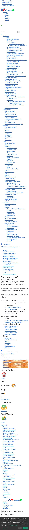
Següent (7, 399)
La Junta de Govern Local (9, 253)
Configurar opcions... (5, 528)
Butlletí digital (6, 494)
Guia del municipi (7, 479)
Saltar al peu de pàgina (8, 5)
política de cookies (14, 525)
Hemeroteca (6, 497)
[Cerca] (18, 32)
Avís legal (5, 507)
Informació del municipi (9, 481)
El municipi (3, 467)
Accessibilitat (6, 508)
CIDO (4, 272)
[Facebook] (2, 10)
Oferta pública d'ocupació (9, 274)
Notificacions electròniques (10, 460)
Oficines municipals (8, 452)
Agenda (5, 360)
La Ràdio (5, 491)
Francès (7, 20)
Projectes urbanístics (8, 266)
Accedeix (3, 378)
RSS (4, 495)
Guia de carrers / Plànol (9, 478)
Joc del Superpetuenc (8, 475)
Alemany (7, 18)
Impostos (5, 462)
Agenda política (7, 362)
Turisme (5, 471)
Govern (5, 250)
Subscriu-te (4, 411)
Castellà (7, 15)
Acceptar (25, 528)
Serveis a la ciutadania (8, 454)
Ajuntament (7, 244)
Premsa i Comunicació (8, 484)
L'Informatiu (6, 492)
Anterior (3, 399)
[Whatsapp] (13, 10)
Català (6, 13)
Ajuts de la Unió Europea (9, 259)
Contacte (3, 8)
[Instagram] (9, 10)
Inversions (7, 264)
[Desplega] (11, 244)
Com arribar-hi (6, 476)
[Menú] (1, 34)
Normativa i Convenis (8, 271)
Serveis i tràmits (5, 451)
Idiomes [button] (5, 12)
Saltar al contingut (7, 2)
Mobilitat (5, 470)
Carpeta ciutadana (7, 459)
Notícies (5, 365)
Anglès (7, 17)
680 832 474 (13, 310)
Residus (5, 473)
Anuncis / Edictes (7, 267)
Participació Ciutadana (8, 255)
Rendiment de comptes (9, 256)
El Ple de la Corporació (8, 251)
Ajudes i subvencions (8, 457)
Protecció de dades (8, 505)
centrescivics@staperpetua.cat (13, 307)
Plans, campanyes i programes (10, 247)
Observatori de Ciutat (8, 468)
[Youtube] (4, 10)
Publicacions (6, 367)
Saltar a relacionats (7, 4)
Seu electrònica (7, 261)
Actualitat (3, 483)
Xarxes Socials (6, 489)
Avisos (4, 364)
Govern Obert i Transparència (10, 258)
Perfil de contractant (8, 269)
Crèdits (5, 502)
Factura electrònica (8, 463)
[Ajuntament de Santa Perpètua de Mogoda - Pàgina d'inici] (7, 27)
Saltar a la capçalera (7, 1)
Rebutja (20, 528)
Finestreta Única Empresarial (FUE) (12, 465)
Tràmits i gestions (7, 455)
